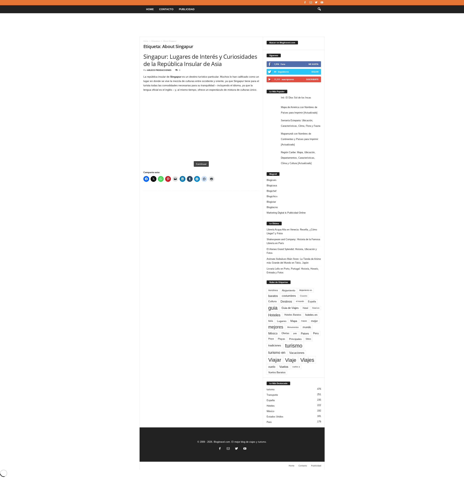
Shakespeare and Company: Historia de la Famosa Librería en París (293, 241)
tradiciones (274, 345)
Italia (270, 321)
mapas (304, 321)
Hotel (305, 308)
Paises (305, 333)
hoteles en (311, 314)
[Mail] (310, 2)
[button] (319, 9)
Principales (295, 339)
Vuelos (283, 367)
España (312, 301)
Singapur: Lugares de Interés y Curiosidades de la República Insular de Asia (200, 60)
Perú (269, 422)
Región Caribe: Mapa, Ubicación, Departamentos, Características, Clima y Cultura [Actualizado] (298, 158)
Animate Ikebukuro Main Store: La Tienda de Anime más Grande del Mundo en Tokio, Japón (294, 261)
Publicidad (186, 9)
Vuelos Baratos (276, 372)
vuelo (271, 366)
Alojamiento (288, 290)
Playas (281, 339)
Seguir (314, 71)
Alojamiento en (305, 290)
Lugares (281, 321)
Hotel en (315, 308)
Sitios (308, 339)
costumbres (289, 295)
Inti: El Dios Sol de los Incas (296, 97)
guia (272, 308)
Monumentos (293, 327)
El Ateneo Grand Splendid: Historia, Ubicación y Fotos (292, 251)
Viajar (274, 360)
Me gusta (313, 64)
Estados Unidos (275, 416)
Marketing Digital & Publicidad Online (286, 212)
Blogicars (271, 180)
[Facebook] (305, 2)
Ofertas (285, 333)
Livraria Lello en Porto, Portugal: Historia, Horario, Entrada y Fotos (293, 270)
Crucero (303, 296)
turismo (293, 346)
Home (150, 9)
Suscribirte (312, 79)
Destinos (286, 301)
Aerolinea (273, 290)
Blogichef (271, 191)
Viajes (307, 360)
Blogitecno (272, 207)
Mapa (293, 320)
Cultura (272, 301)
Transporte (272, 395)
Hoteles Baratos (292, 314)
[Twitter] (316, 2)
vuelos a (296, 367)
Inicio (145, 41)
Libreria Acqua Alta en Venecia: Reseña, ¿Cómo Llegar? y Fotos (292, 231)
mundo (307, 327)
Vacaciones (296, 352)
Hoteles (274, 315)
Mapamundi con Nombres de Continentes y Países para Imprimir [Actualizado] (299, 139)
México (272, 333)
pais (295, 333)
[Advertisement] (232, 25)
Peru (316, 333)
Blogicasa (272, 185)
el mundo (300, 301)
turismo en (276, 353)
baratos (273, 295)
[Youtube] (322, 2)
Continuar (201, 163)
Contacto (166, 9)
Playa (271, 339)
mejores (275, 327)
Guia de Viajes (290, 308)
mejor (314, 320)
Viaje (290, 360)
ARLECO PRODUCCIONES (159, 70)
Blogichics (272, 196)
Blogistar (271, 201)
